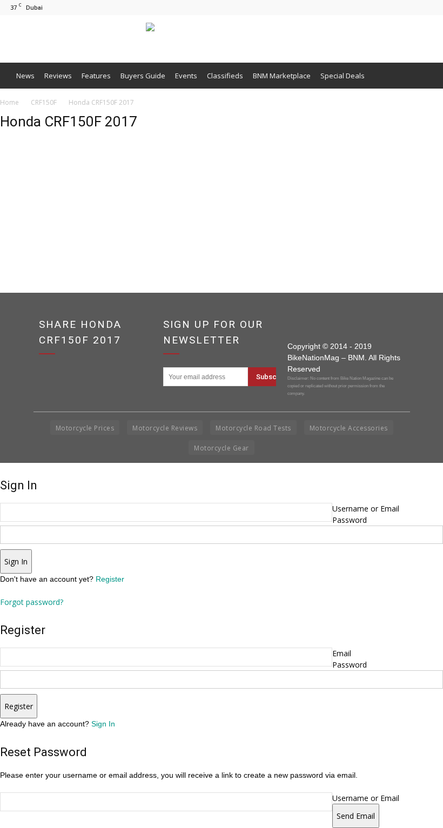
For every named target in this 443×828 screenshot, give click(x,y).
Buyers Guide (142, 75)
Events (186, 75)
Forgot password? (31, 602)
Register (110, 579)
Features (96, 75)
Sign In (103, 723)
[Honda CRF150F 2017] (27, 192)
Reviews (58, 75)
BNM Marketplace (282, 75)
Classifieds (225, 75)
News (25, 75)
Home (9, 102)
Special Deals (342, 75)
